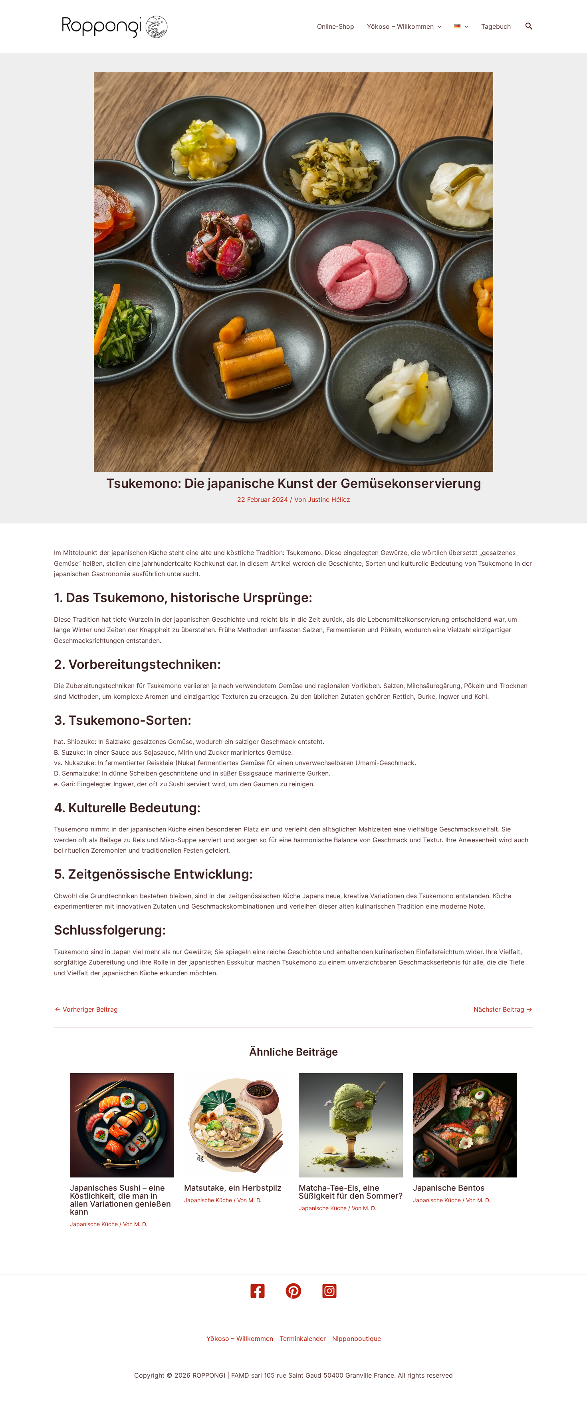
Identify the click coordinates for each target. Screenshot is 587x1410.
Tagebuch (496, 26)
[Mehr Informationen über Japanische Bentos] (465, 1125)
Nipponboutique (356, 1338)
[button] (438, 26)
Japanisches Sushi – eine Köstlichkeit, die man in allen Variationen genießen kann (120, 1200)
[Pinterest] (293, 1291)
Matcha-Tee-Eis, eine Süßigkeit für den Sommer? (351, 1192)
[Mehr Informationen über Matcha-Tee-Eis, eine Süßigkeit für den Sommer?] (351, 1125)
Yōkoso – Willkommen (400, 26)
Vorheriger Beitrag (86, 1009)
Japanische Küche (94, 1224)
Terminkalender (303, 1338)
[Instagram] (329, 1291)
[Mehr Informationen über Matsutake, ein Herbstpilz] (236, 1125)
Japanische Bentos (449, 1188)
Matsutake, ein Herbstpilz (233, 1188)
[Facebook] (258, 1291)
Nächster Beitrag (503, 1009)
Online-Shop (335, 26)
